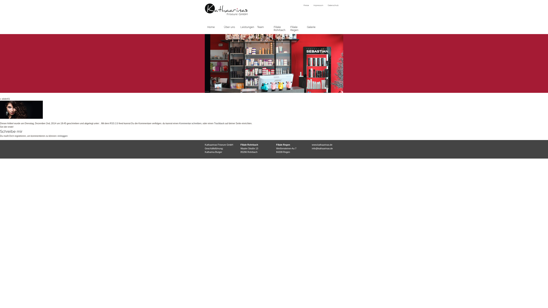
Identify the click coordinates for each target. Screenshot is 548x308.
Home (211, 27)
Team (260, 27)
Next (337, 63)
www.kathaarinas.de (322, 145)
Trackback (219, 123)
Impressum (318, 5)
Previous (210, 63)
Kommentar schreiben (190, 123)
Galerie (311, 27)
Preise (306, 5)
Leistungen (247, 27)
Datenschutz (333, 5)
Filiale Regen (294, 29)
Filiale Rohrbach (279, 29)
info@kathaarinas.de (322, 148)
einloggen (63, 136)
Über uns (229, 27)
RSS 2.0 (114, 123)
